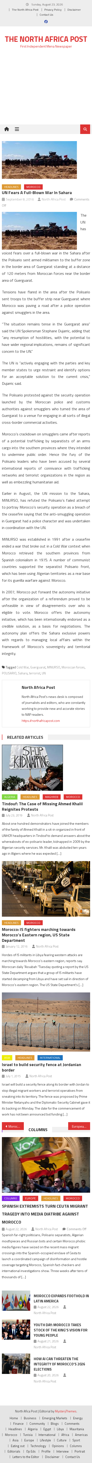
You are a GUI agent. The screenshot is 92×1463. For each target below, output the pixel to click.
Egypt (47, 1429)
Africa (65, 1434)
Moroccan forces (73, 667)
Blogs (55, 1423)
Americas (81, 1434)
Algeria (9, 797)
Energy (78, 1418)
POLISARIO (9, 673)
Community (37, 1423)
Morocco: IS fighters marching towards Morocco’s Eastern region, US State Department (38, 935)
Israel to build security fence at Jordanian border (41, 1067)
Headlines (11, 187)
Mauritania (77, 1429)
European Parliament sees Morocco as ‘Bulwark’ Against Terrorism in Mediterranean (81, 1126)
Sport (76, 1440)
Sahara (23, 673)
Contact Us (46, 14)
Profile (46, 1451)
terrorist (34, 673)
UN (44, 673)
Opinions (58, 1446)
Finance (18, 1423)
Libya (60, 1429)
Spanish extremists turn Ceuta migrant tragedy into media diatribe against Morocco (45, 1214)
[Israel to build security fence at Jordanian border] (46, 1022)
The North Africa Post (25, 9)
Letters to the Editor (26, 1456)
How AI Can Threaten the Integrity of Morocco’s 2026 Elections (59, 1364)
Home (14, 1418)
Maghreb (51, 797)
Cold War (23, 667)
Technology (38, 1446)
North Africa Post (54, 199)
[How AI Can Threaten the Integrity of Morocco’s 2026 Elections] (16, 1363)
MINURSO (53, 667)
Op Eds (31, 1451)
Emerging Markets (54, 1418)
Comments (72, 1423)
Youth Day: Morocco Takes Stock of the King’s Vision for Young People (61, 1330)
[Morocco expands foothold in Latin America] (16, 1301)
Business (30, 1418)
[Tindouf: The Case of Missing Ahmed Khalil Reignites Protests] (46, 768)
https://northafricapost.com (41, 720)
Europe (30, 1198)
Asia (7, 1057)
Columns (38, 1129)
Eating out (18, 1446)
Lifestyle (45, 1440)
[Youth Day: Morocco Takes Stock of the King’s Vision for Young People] (16, 1330)
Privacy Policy (53, 9)
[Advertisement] (46, 89)
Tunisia (28, 1434)
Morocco (33, 187)
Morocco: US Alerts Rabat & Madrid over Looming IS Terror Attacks (16, 1126)
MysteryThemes (65, 1411)
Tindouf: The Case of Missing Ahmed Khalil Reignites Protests (42, 806)
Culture (62, 1440)
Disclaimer (74, 9)
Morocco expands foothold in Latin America (61, 1298)
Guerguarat (38, 667)
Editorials (14, 1451)
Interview (62, 1451)
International (50, 1057)
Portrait (80, 1451)
